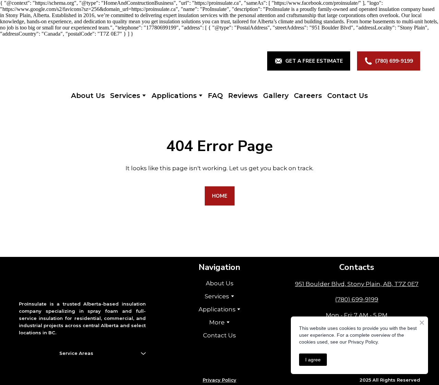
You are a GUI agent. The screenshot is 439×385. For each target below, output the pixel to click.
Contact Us (347, 95)
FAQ (215, 95)
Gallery (276, 95)
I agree (313, 359)
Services (125, 95)
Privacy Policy (219, 380)
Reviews (243, 95)
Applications (174, 95)
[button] (308, 61)
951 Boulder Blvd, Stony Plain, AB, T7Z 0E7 (356, 284)
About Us (88, 95)
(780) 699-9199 (356, 299)
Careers (308, 95)
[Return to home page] (81, 61)
